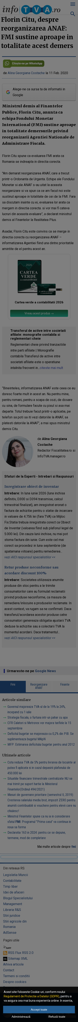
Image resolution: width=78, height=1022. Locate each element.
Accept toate (39, 1009)
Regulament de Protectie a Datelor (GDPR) (31, 996)
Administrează (21, 1016)
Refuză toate (56, 1016)
